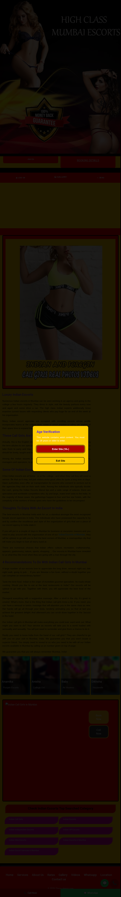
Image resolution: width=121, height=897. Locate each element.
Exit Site (60, 460)
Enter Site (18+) (60, 449)
